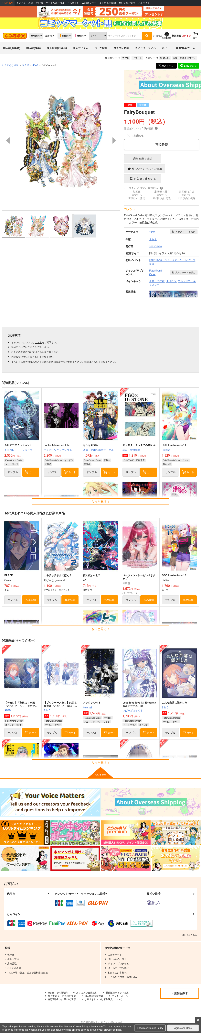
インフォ (21, 3)
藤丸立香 (167, 464)
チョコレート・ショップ (18, 450)
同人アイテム (80, 48)
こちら (38, 342)
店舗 (30, 3)
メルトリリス (129, 724)
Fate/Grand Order (14, 460)
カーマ (185, 460)
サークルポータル (55, 3)
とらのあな (7, 3)
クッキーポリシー (121, 995)
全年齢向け (36, 35)
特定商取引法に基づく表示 (62, 999)
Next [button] (114, 140)
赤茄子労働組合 (131, 450)
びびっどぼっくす (132, 710)
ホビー (166, 48)
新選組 (87, 464)
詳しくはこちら (189, 934)
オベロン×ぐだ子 (13, 724)
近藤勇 (48, 464)
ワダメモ (137, 57)
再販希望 (161, 144)
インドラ (68, 460)
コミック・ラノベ (145, 48)
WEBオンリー (89, 3)
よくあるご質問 (107, 3)
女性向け (81, 35)
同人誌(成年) (33, 48)
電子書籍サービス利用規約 (62, 995)
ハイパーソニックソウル (58, 450)
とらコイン (73, 3)
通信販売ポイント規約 (117, 992)
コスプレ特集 (121, 48)
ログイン (186, 35)
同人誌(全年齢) (11, 48)
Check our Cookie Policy (150, 1027)
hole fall (87, 707)
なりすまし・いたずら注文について (103, 999)
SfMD (7, 710)
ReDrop (166, 450)
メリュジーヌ (11, 464)
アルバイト (144, 3)
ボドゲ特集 (101, 48)
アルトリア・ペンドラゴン (97, 721)
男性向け (66, 35)
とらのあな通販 (10, 65)
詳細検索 (157, 35)
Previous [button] (8, 140)
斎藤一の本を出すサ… (184, 57)
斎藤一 (107, 460)
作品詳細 (31, 600)
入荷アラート (185, 231)
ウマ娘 (125, 57)
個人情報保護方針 (93, 995)
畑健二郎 (165, 57)
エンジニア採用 (127, 3)
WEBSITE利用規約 (58, 992)
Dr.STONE (128, 460)
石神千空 (140, 460)
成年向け (49, 35)
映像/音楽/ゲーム (185, 48)
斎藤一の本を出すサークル (98, 450)
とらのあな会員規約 (86, 992)
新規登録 (176, 35)
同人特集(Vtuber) (57, 48)
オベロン (108, 717)
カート (33, 472)
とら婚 (39, 3)
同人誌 (25, 65)
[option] (61, 140)
